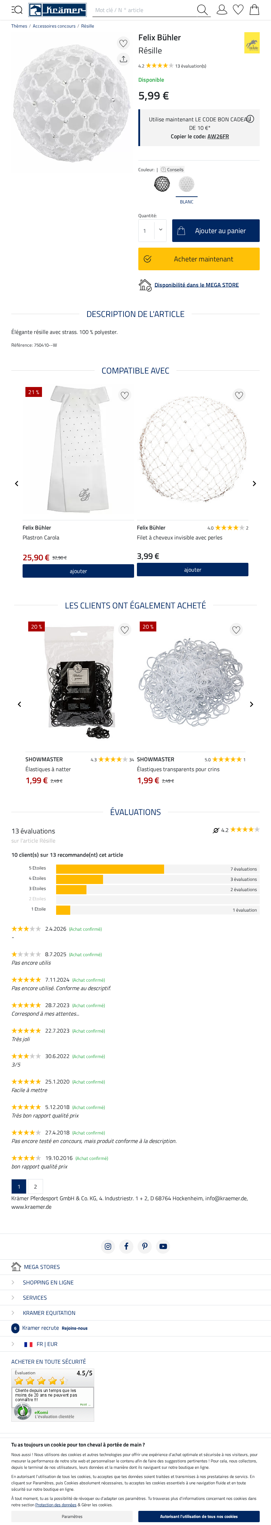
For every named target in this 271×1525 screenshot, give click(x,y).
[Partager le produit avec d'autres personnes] (123, 59)
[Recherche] (204, 10)
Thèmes (19, 25)
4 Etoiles (37, 878)
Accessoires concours (54, 25)
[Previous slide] (144, 189)
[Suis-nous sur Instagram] (108, 1247)
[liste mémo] (238, 8)
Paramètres (72, 1516)
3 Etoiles (37, 888)
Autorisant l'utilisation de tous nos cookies (199, 1516)
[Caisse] (254, 8)
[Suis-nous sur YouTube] (163, 1247)
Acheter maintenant (203, 258)
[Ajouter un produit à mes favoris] (123, 43)
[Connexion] (222, 8)
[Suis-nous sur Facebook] (126, 1247)
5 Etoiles (37, 868)
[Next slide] (254, 189)
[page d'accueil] (57, 9)
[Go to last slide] (17, 483)
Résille (87, 25)
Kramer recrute (51, 1327)
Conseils (176, 169)
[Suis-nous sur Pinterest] (145, 1247)
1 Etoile (38, 909)
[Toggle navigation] (17, 9)
